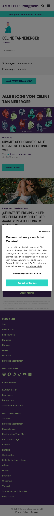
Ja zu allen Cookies (27, 283)
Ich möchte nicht (46, 231)
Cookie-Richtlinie (34, 266)
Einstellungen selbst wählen (27, 273)
